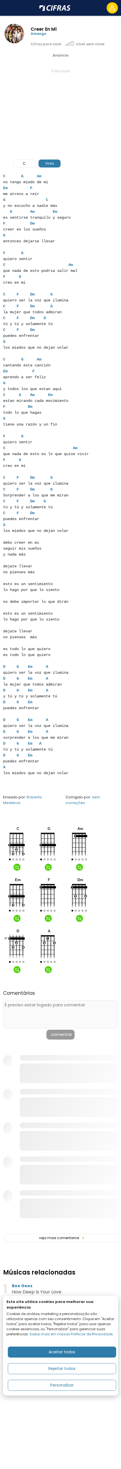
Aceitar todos (62, 1352)
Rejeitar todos (61, 1368)
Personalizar (62, 1385)
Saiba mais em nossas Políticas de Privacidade (71, 1334)
